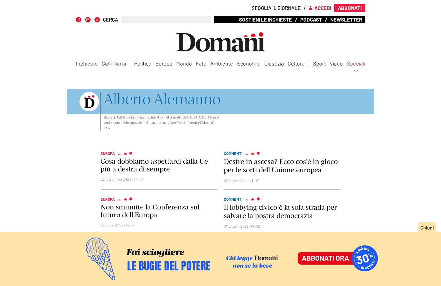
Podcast (311, 19)
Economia (248, 63)
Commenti (114, 63)
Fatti (201, 63)
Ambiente (221, 63)
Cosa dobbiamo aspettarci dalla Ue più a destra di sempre (154, 165)
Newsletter (346, 19)
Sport (319, 63)
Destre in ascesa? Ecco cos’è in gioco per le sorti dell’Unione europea (281, 165)
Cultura (296, 63)
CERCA (110, 19)
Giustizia (274, 63)
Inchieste (87, 63)
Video (336, 63)
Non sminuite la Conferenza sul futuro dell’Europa (150, 211)
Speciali (356, 64)
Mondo (184, 63)
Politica (142, 63)
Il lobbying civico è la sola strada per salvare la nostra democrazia (280, 211)
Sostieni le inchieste (265, 19)
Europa (163, 63)
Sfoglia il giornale (276, 8)
